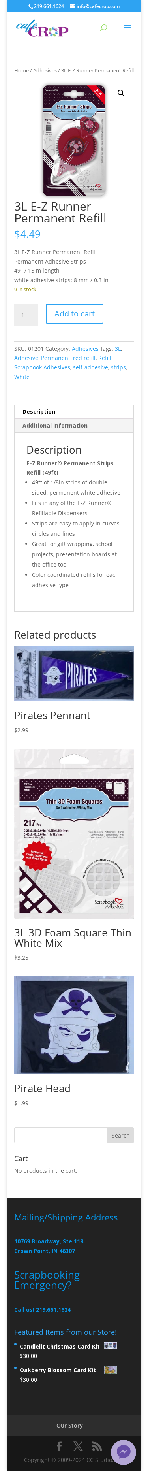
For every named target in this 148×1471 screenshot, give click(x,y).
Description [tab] (38, 411)
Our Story (69, 1425)
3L (118, 348)
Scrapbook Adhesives (42, 367)
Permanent (55, 358)
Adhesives (45, 70)
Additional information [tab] (55, 425)
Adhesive (26, 358)
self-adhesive (90, 367)
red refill (84, 358)
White (22, 376)
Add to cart (74, 313)
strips (118, 367)
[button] (121, 93)
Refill (104, 358)
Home (21, 70)
